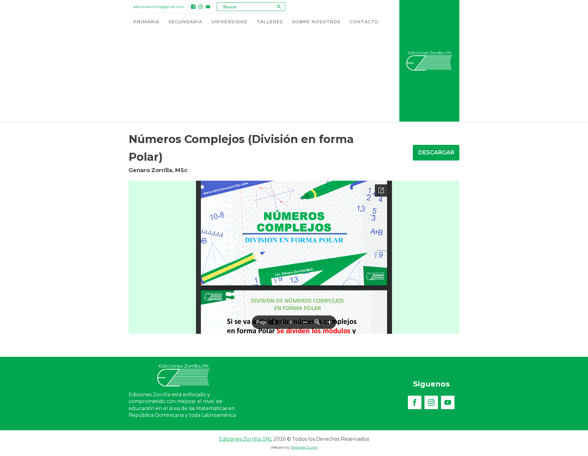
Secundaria (185, 21)
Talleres (270, 21)
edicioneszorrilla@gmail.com (158, 6)
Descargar (436, 152)
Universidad (229, 21)
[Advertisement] (256, 76)
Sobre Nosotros (316, 21)
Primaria (146, 21)
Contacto (364, 21)
